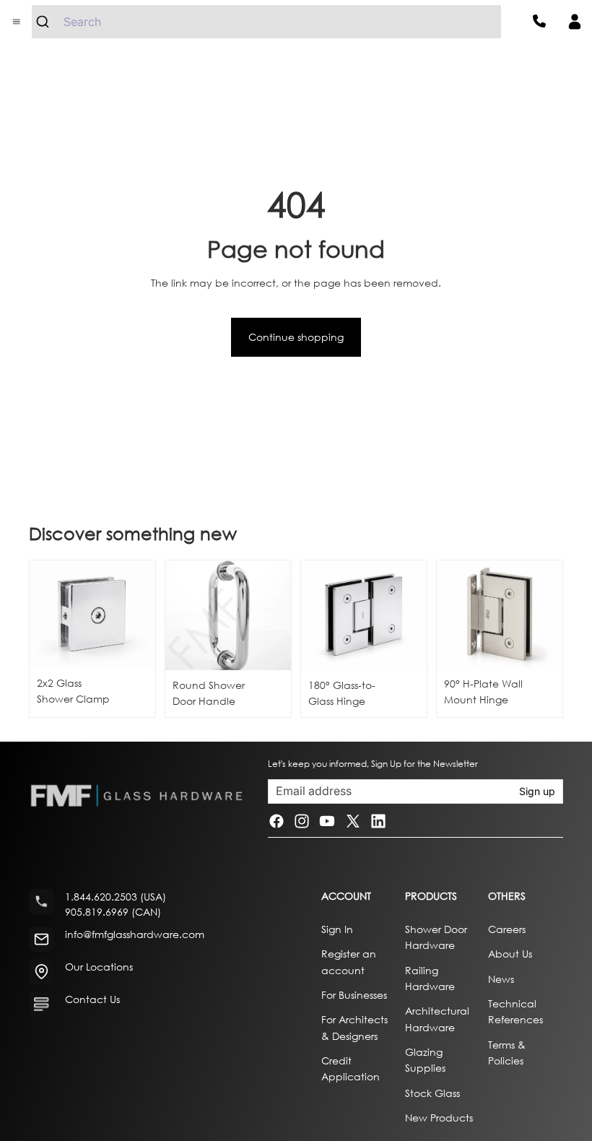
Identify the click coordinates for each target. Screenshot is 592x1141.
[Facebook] (276, 821)
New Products (439, 1118)
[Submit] (48, 22)
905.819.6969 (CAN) (113, 912)
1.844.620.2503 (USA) (115, 897)
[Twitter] (353, 821)
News (501, 979)
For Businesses (354, 995)
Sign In (337, 929)
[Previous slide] (181, 615)
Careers (507, 929)
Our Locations (99, 967)
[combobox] (266, 21)
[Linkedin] (378, 821)
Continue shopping (296, 337)
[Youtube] (327, 821)
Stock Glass (432, 1093)
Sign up (537, 791)
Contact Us (92, 1000)
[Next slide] (275, 615)
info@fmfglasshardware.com (134, 935)
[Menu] (16, 21)
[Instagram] (301, 821)
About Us (510, 954)
